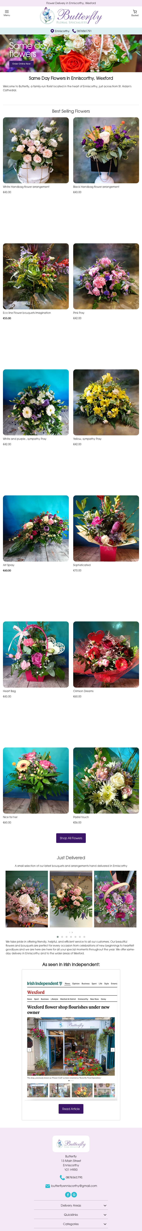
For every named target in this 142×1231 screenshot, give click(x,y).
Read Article (71, 1109)
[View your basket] (135, 13)
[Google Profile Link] (74, 1194)
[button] (57, 937)
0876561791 (84, 31)
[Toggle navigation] (7, 13)
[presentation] (69, 932)
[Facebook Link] (68, 1194)
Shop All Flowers (71, 838)
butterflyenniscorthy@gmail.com (74, 1186)
